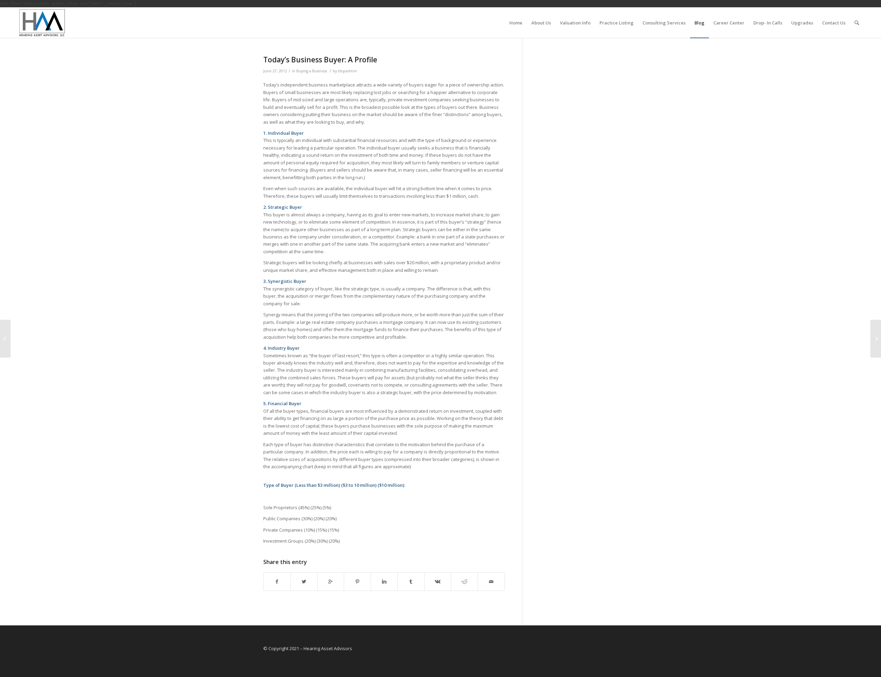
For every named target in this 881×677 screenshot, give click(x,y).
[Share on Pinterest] (357, 582)
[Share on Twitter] (304, 582)
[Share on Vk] (438, 582)
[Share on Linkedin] (384, 582)
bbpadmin (347, 71)
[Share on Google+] (331, 582)
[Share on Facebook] (277, 582)
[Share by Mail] (491, 582)
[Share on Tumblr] (411, 582)
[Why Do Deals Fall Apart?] (5, 339)
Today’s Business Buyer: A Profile (320, 59)
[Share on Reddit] (464, 582)
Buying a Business (311, 71)
